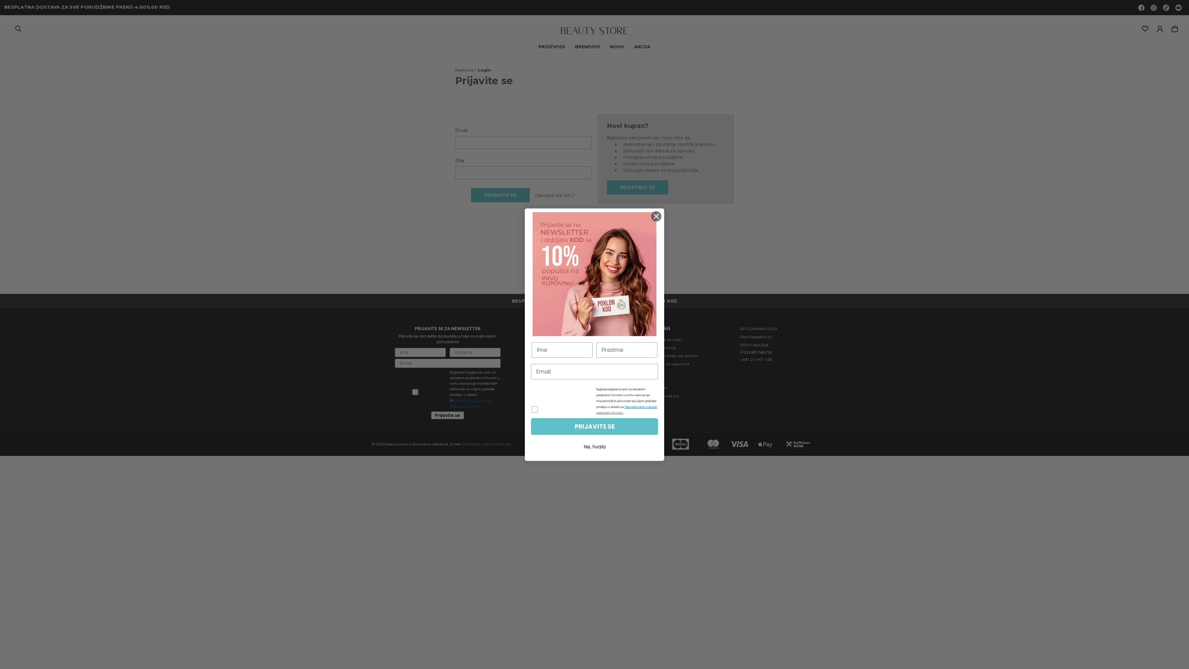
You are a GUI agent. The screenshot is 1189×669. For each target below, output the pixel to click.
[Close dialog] (656, 216)
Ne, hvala (595, 446)
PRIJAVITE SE (595, 426)
